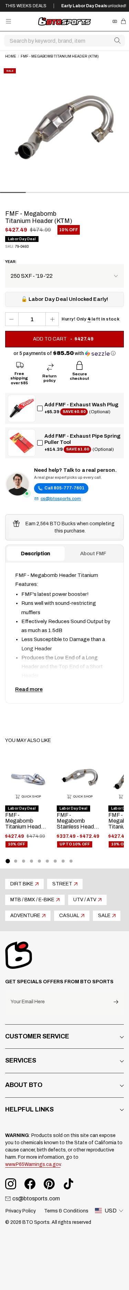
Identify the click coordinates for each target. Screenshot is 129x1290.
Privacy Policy (21, 1210)
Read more (29, 689)
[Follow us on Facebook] (29, 1183)
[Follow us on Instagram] (10, 1183)
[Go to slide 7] (55, 861)
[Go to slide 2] (16, 861)
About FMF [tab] (93, 553)
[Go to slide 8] (63, 861)
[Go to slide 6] (47, 861)
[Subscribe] (116, 1002)
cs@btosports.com (61, 498)
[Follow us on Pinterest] (49, 1183)
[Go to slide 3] (24, 861)
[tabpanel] (64, 632)
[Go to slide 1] (7, 860)
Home (10, 56)
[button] (64, 353)
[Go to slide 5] (39, 861)
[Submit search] (117, 40)
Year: (11, 262)
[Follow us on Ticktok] (68, 1183)
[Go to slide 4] (31, 861)
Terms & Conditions (66, 1210)
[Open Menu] (8, 21)
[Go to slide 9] (71, 861)
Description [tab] (35, 553)
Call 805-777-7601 (64, 488)
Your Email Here (28, 1001)
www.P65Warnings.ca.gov (33, 1164)
